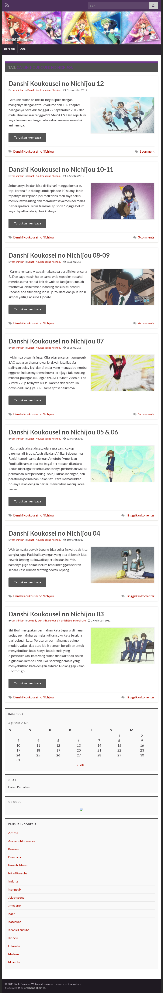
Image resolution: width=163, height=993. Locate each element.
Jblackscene (16, 897)
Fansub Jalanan (18, 865)
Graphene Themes (34, 987)
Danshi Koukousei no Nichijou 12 (56, 83)
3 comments (146, 237)
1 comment (147, 151)
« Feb (80, 765)
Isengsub (14, 889)
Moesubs (14, 962)
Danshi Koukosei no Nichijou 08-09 (59, 255)
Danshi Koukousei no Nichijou (44, 90)
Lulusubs (14, 946)
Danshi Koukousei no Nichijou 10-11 (60, 169)
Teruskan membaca (27, 137)
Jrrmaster (14, 905)
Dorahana (14, 857)
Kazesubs (14, 921)
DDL (22, 48)
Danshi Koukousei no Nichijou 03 (56, 614)
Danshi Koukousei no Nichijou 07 (56, 341)
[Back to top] (153, 983)
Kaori (11, 913)
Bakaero (13, 849)
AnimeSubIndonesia (21, 841)
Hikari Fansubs (17, 873)
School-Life (79, 620)
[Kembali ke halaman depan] (81, 27)
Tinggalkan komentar (140, 515)
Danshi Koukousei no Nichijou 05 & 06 (63, 432)
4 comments (146, 323)
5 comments (146, 414)
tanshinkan (18, 90)
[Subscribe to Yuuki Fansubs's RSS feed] (7, 4)
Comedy (32, 620)
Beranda (9, 48)
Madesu (13, 954)
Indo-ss (13, 881)
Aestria (13, 833)
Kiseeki (13, 938)
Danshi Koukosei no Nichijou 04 (54, 533)
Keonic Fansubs (18, 930)
